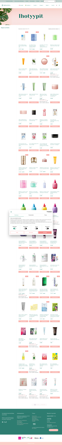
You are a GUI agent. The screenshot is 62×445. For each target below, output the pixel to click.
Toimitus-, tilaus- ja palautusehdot (22, 423)
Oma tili (53, 5)
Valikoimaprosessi (35, 419)
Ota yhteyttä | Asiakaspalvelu (22, 420)
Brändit (47, 5)
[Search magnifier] (55, 1)
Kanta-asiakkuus (19, 422)
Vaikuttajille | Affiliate (35, 420)
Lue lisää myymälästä (53, 430)
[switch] (25, 228)
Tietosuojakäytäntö (20, 424)
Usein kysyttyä (19, 421)
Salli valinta (31, 232)
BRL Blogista (34, 428)
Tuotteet (35, 5)
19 (44, 404)
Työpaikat (33, 421)
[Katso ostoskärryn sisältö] (59, 5)
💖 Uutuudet (21, 5)
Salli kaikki (45, 232)
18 (42, 404)
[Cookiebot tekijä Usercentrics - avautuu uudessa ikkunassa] (47, 212)
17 (41, 404)
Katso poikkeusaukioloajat (51, 422)
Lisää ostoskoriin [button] (23, 51)
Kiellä (17, 232)
